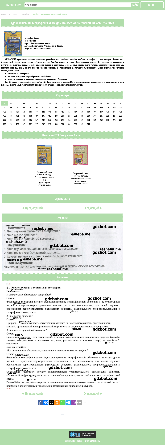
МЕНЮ (152, 5)
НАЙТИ (135, 4)
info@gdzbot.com (92, 441)
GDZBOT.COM (13, 5)
